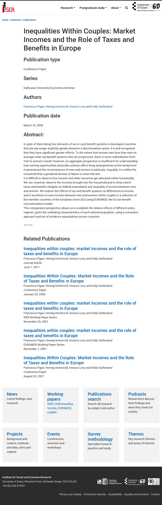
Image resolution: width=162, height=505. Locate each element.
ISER (50, 404)
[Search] (126, 8)
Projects (15, 434)
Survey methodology (100, 437)
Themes (136, 434)
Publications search (100, 397)
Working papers (55, 397)
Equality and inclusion (136, 494)
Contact (155, 494)
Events (53, 434)
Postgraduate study (92, 7)
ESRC (109, 481)
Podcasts (137, 394)
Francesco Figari (34, 106)
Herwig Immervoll (57, 106)
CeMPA (52, 412)
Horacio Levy (77, 106)
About (115, 7)
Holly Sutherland (102, 106)
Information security (95, 494)
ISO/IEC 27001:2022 (154, 481)
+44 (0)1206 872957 (13, 485)
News (12, 394)
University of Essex (146, 7)
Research (67, 7)
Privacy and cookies (70, 494)
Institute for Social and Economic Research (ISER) (8, 7)
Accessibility (115, 494)
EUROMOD (64, 408)
